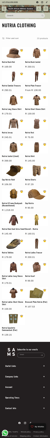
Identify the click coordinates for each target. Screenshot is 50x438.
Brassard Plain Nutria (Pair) (36, 302)
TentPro (15, 432)
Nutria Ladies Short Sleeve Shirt (12, 303)
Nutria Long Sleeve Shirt (12, 109)
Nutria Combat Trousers (11, 85)
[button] (4, 9)
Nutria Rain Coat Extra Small (13, 229)
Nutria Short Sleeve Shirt (35, 109)
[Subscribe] (42, 355)
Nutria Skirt (30, 156)
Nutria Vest (29, 132)
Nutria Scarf (30, 276)
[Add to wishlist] (21, 50)
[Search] (42, 15)
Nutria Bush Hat (8, 62)
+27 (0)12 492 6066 (10, 2)
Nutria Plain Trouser (33, 85)
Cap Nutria (29, 203)
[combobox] (25, 15)
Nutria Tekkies (8, 252)
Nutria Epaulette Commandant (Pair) (9, 329)
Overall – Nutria (31, 229)
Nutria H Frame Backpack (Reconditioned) (12, 204)
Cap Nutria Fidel (8, 179)
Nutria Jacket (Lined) (10, 156)
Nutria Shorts (30, 179)
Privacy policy (38, 432)
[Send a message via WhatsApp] (5, 433)
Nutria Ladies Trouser (33, 252)
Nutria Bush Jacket (33, 62)
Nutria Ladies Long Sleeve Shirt (12, 277)
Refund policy (26, 432)
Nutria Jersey (7, 132)
